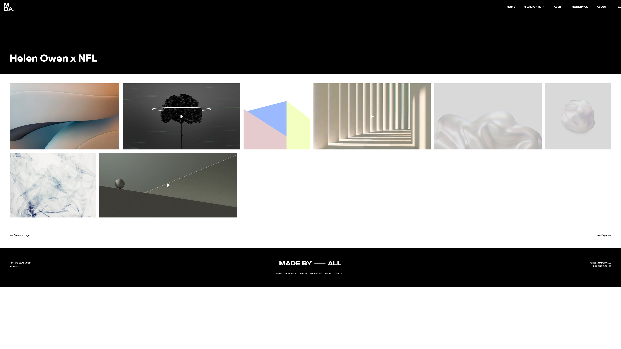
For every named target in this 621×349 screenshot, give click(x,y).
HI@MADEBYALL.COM (20, 263)
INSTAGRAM (16, 266)
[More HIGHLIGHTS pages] (543, 7)
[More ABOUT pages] (608, 7)
